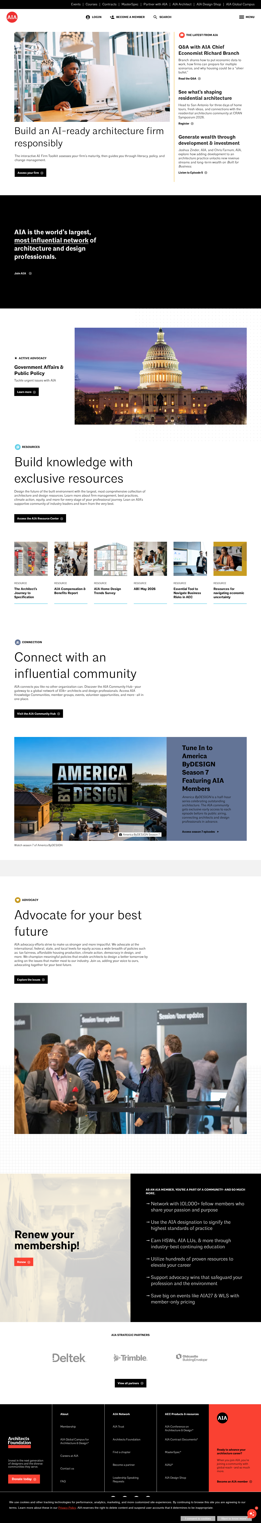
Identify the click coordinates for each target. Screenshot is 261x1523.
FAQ (63, 1481)
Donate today (22, 1479)
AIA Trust (118, 1426)
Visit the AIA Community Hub (36, 714)
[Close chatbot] (256, 1508)
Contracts (109, 4)
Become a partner (124, 1465)
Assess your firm (28, 173)
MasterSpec (130, 4)
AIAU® (169, 1465)
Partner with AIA (155, 4)
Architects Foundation (126, 1439)
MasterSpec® (173, 1452)
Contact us (67, 1468)
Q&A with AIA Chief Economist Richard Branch (208, 50)
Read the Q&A (187, 78)
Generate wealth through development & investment (209, 140)
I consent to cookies (198, 1518)
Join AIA (20, 273)
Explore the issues (28, 979)
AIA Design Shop (209, 4)
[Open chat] (252, 1514)
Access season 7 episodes (198, 831)
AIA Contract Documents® (181, 1439)
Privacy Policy (67, 1507)
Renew (21, 1262)
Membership (68, 1426)
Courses (91, 4)
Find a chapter (121, 1452)
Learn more (24, 392)
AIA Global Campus (240, 4)
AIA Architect (182, 4)
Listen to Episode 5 (190, 172)
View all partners (128, 1383)
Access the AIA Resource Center (38, 518)
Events (76, 4)
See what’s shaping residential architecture (205, 95)
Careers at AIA (69, 1456)
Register (183, 123)
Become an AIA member (232, 1481)
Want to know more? (234, 1518)
